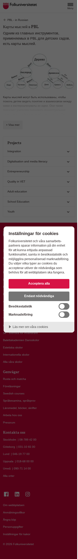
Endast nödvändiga (39, 296)
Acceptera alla (39, 283)
